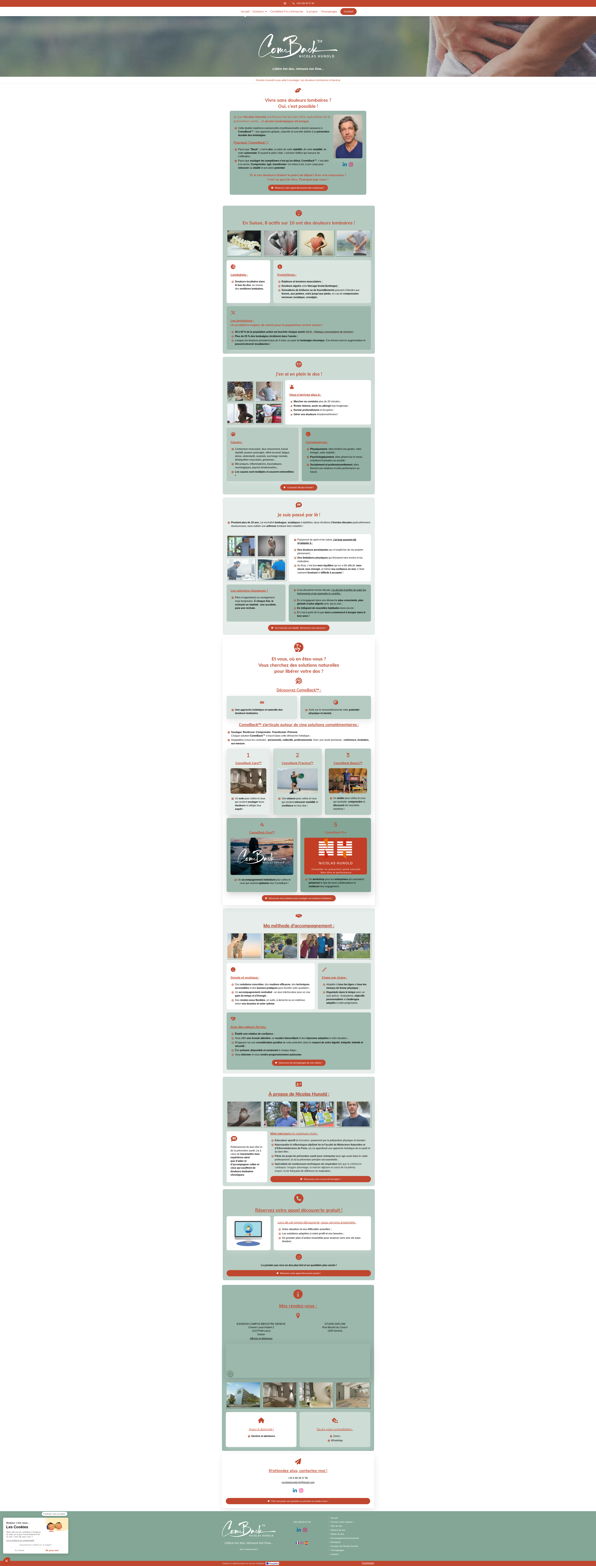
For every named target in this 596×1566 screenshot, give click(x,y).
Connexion (368, 1563)
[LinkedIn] (345, 165)
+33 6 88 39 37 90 (298, 1478)
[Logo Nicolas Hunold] (298, 57)
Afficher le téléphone (261, 1338)
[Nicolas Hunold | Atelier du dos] (348, 780)
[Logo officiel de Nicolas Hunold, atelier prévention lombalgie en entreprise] (335, 856)
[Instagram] (351, 165)
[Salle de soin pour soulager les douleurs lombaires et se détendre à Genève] (248, 781)
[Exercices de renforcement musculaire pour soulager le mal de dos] (297, 781)
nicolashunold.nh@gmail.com (298, 1482)
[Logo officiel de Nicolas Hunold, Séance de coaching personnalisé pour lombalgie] (261, 856)
